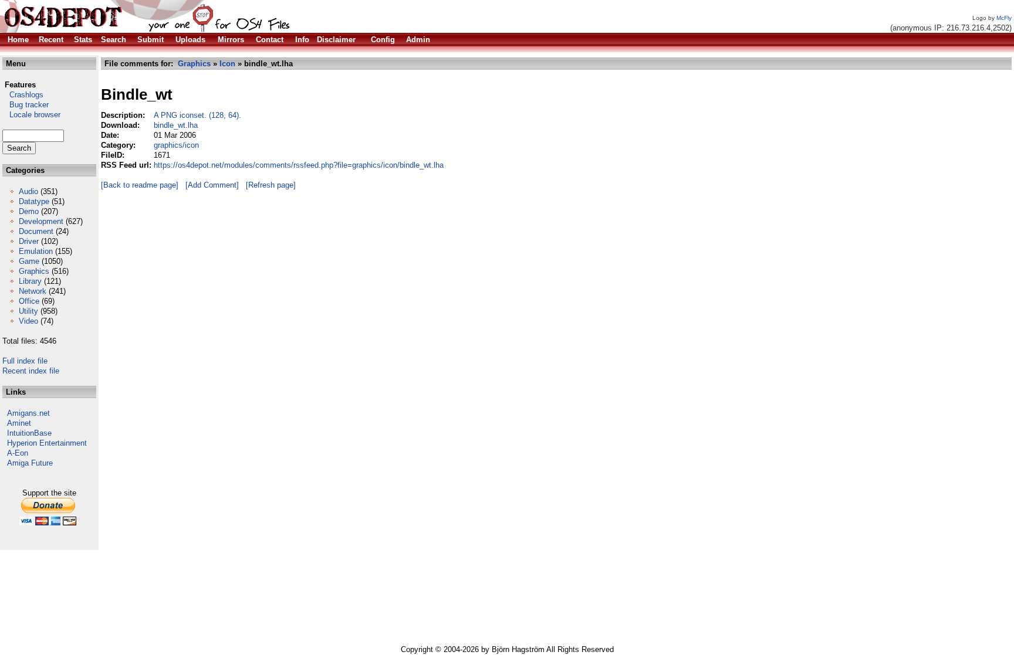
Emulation (36, 251)
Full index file (25, 361)
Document (36, 231)
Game (29, 261)
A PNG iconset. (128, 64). (197, 115)
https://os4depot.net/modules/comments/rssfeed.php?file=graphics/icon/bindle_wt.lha (299, 165)
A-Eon (17, 453)
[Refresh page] (271, 185)
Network (32, 291)
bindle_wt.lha (176, 125)
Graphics (34, 271)
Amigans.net (28, 413)
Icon (227, 63)
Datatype (34, 201)
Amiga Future (30, 463)
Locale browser (31, 114)
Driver (29, 241)
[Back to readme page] (139, 185)
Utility (28, 311)
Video (28, 321)
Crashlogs (22, 94)
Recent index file (30, 370)
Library (30, 281)
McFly (1004, 18)
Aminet (19, 423)
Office (29, 301)
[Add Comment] (212, 185)
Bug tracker (25, 104)
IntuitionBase (29, 433)
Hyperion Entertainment (47, 443)
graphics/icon (176, 145)
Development (41, 221)
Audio (28, 191)
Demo (29, 211)
